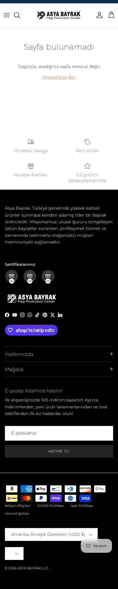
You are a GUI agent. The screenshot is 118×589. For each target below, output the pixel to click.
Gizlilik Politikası (51, 506)
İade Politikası (82, 506)
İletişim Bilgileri (18, 506)
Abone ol (59, 451)
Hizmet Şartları (17, 513)
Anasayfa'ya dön (59, 77)
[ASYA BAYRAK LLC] (59, 15)
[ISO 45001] (48, 277)
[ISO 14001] (30, 277)
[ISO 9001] (11, 277)
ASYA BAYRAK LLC (32, 568)
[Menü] (6, 15)
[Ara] (20, 15)
